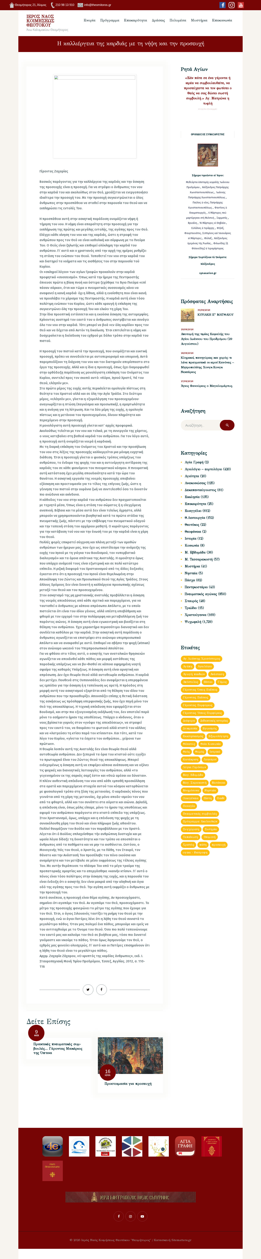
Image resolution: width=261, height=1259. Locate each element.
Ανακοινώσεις (195, 483)
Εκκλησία (192, 497)
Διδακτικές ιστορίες (214, 720)
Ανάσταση (217, 674)
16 (107, 1071)
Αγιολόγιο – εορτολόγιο (203, 469)
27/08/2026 (187, 381)
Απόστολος (190, 682)
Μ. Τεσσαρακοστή (199, 559)
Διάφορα (189, 720)
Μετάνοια (218, 782)
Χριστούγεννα (195, 615)
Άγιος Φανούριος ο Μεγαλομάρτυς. (207, 386)
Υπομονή (209, 837)
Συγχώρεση (191, 829)
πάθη (203, 844)
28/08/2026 (187, 353)
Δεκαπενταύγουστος (200, 490)
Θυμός (199, 751)
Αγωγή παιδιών (194, 674)
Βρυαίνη (193, 223)
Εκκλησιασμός (193, 736)
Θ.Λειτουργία (195, 518)
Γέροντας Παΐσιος (195, 697)
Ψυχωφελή (193, 622)
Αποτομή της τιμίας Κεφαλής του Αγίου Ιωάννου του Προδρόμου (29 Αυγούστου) (206, 338)
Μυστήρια (192, 566)
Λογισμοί (210, 759)
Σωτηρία (211, 829)
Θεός (186, 751)
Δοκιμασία (190, 728)
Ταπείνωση (190, 837)
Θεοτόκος (192, 525)
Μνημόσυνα (191, 790)
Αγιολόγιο (205, 666)
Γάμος (222, 682)
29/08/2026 (187, 329)
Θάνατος (189, 744)
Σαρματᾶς (222, 217)
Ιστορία (190, 538)
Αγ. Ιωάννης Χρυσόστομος (201, 658)
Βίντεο (208, 682)
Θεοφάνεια (193, 532)
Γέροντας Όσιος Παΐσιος (200, 689)
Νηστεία (191, 573)
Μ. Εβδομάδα (195, 552)
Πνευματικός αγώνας (201, 594)
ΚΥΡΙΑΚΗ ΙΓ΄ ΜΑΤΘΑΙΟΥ (215, 314)
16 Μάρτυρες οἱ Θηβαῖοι (212, 223)
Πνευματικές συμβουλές (200, 813)
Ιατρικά (215, 751)
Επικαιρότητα (195, 504)
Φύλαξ (208, 238)
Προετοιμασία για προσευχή (128, 1084)
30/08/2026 (204, 310)
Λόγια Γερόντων (194, 767)
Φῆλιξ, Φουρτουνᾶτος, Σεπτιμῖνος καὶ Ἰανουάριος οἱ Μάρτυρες (207, 233)
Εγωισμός (210, 728)
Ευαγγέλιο (193, 511)
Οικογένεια (190, 798)
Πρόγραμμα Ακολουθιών (200, 821)
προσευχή (219, 844)
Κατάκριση (190, 759)
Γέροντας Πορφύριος (197, 705)
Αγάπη (187, 666)
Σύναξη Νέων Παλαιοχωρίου (207, 109)
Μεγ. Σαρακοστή (195, 782)
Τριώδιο (191, 608)
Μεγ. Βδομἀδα (193, 775)
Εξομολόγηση (218, 736)
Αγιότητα (192, 476)
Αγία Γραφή (194, 462)
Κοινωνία (192, 545)
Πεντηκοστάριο (196, 587)
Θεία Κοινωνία (210, 744)
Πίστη (208, 798)
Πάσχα (190, 580)
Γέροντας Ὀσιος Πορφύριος (202, 713)
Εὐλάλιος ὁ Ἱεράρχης (202, 228)
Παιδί (220, 798)
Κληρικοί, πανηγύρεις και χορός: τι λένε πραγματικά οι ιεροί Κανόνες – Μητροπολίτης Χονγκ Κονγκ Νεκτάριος (207, 365)
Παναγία (189, 806)
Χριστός (188, 844)
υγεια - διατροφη (195, 852)
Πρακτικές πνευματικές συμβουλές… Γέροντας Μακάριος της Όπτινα (57, 1048)
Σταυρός (191, 601)
